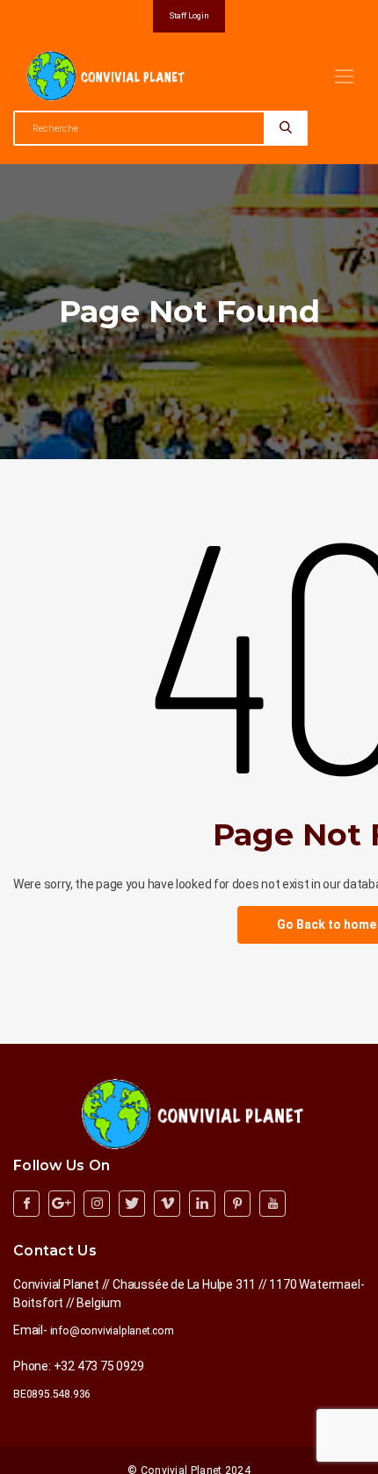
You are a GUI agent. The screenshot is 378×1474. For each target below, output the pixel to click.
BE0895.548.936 (52, 1394)
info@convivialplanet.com (112, 1331)
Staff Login (189, 15)
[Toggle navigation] (344, 75)
